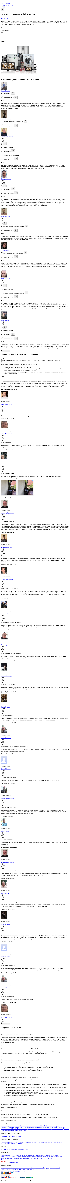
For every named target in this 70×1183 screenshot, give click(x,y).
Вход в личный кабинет (8, 1168)
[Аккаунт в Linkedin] (12, 1173)
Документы (21, 1171)
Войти (2, 7)
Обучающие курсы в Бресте (13, 1156)
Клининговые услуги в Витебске (43, 1158)
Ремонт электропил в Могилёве (17, 1130)
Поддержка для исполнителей (51, 1168)
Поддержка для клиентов (27, 1169)
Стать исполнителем (7, 5)
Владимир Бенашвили (7, 798)
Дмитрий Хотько (5, 769)
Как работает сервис (7, 1169)
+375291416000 (5, 4)
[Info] (13, 93)
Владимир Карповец (7, 136)
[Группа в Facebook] (6, 1173)
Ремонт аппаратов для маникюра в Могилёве (33, 1126)
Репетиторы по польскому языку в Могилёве (50, 1129)
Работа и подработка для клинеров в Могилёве (14, 1149)
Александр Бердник (6, 404)
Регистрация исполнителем (23, 1168)
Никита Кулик (5, 645)
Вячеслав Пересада (6, 676)
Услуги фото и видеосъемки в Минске (12, 1155)
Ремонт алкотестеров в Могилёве (27, 1129)
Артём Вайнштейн (6, 433)
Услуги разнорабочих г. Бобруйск (10, 1142)
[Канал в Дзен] (8, 1173)
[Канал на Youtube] (10, 1173)
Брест (15, 1136)
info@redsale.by (13, 1162)
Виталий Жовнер (6, 738)
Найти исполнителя (16, 4)
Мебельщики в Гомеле (41, 1155)
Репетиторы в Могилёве (27, 1158)
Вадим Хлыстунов (6, 216)
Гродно (19, 1136)
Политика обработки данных (9, 1171)
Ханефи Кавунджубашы (8, 465)
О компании (16, 1169)
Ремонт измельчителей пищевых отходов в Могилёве (46, 1127)
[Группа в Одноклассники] (4, 1173)
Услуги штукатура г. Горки (14, 1143)
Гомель (7, 1136)
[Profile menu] (2, 9)
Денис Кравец (5, 320)
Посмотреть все (5, 350)
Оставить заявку (5, 18)
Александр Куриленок (7, 513)
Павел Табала (5, 831)
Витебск (11, 1136)
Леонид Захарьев (6, 179)
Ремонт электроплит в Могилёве (10, 1126)
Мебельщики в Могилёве (12, 1158)
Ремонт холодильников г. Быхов (45, 1142)
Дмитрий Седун (5, 924)
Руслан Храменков (6, 119)
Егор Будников (5, 250)
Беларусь (6, 1176)
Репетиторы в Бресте (29, 1155)
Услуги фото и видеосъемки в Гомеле (31, 1156)
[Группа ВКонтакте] (2, 1173)
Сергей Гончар (5, 893)
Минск (3, 1136)
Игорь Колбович (5, 278)
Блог (25, 1171)
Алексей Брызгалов (6, 547)
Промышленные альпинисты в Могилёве (18, 1127)
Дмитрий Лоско (5, 91)
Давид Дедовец (5, 707)
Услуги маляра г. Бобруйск (28, 1142)
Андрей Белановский (7, 579)
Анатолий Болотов (6, 613)
